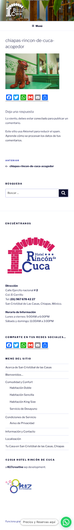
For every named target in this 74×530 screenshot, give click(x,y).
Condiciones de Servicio (20, 417)
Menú (39, 25)
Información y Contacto (20, 431)
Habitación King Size (23, 401)
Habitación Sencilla (22, 394)
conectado (40, 118)
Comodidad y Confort (19, 382)
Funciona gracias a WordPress (22, 521)
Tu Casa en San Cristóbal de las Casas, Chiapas (34, 446)
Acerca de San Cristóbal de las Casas (28, 367)
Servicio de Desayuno (23, 408)
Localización (13, 439)
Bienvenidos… (14, 374)
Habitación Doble (20, 387)
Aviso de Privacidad (22, 423)
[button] (66, 522)
